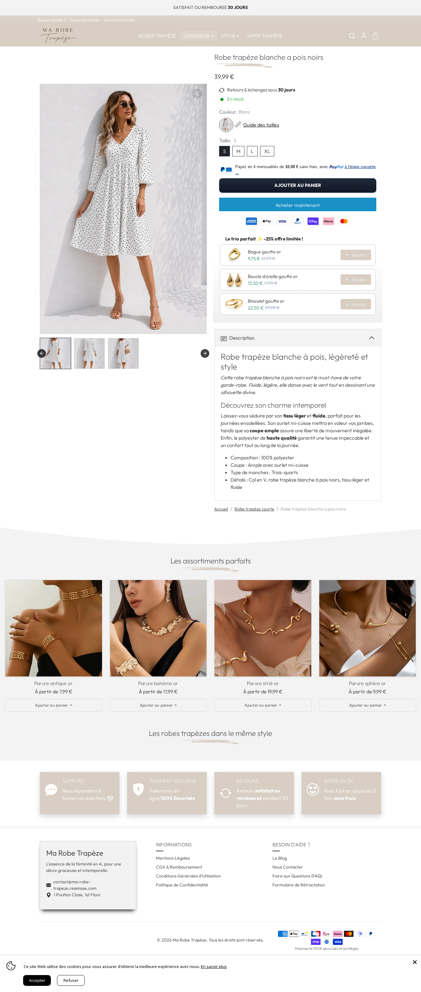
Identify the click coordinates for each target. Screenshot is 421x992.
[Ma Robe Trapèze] (58, 34)
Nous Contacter (287, 867)
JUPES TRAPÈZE (264, 36)
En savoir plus (214, 966)
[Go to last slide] (41, 353)
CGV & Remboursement (179, 867)
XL (267, 151)
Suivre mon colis (119, 20)
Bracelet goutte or (266, 301)
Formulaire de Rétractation (298, 885)
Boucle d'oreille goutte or (273, 276)
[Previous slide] (9, 629)
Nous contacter (85, 20)
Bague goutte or (264, 252)
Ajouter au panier (297, 185)
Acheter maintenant (298, 205)
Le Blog (279, 858)
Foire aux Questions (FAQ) (297, 876)
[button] (352, 35)
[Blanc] (226, 125)
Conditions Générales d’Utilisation (188, 876)
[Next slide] (205, 353)
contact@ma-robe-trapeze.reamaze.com (74, 885)
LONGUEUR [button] (196, 36)
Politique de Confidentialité (182, 885)
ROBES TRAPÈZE (157, 36)
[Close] (415, 961)
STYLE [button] (228, 36)
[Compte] (364, 35)
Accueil (221, 509)
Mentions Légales (173, 858)
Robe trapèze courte (254, 509)
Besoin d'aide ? (52, 20)
